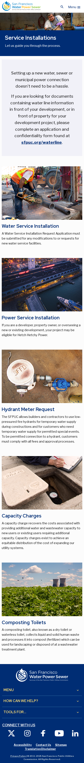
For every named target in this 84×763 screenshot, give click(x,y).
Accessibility (23, 744)
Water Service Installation (30, 226)
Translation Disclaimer (40, 749)
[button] (74, 6)
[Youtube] (59, 733)
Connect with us (18, 725)
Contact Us (43, 744)
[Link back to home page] (21, 6)
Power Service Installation (31, 318)
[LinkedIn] (75, 733)
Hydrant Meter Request (28, 409)
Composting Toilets (24, 622)
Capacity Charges (21, 516)
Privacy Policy (18, 756)
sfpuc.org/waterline (41, 142)
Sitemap (61, 744)
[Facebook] (43, 733)
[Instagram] (27, 733)
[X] (11, 733)
